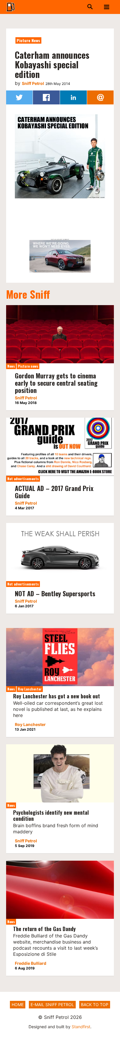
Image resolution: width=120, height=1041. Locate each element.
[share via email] (100, 97)
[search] (79, 7)
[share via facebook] (46, 97)
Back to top (94, 1004)
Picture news (28, 40)
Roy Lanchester (30, 688)
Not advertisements (23, 478)
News (11, 366)
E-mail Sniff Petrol (52, 1004)
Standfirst (81, 1026)
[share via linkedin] (73, 97)
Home (18, 1004)
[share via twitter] (19, 97)
